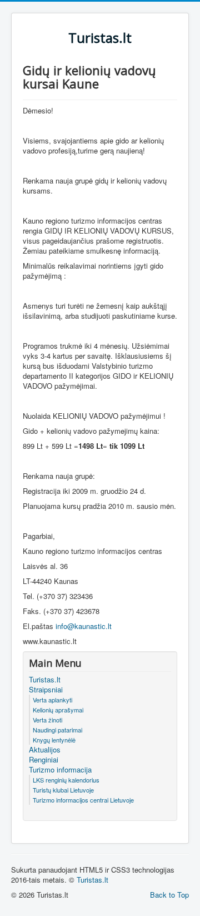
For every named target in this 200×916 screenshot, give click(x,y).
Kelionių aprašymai (58, 709)
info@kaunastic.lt (84, 626)
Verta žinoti (47, 719)
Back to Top (169, 894)
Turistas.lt (45, 680)
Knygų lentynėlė (54, 739)
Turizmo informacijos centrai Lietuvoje (83, 799)
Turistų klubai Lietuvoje (63, 789)
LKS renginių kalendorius (66, 779)
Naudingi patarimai (57, 729)
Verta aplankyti (52, 699)
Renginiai (43, 760)
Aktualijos (45, 750)
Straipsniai (46, 690)
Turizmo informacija (60, 770)
